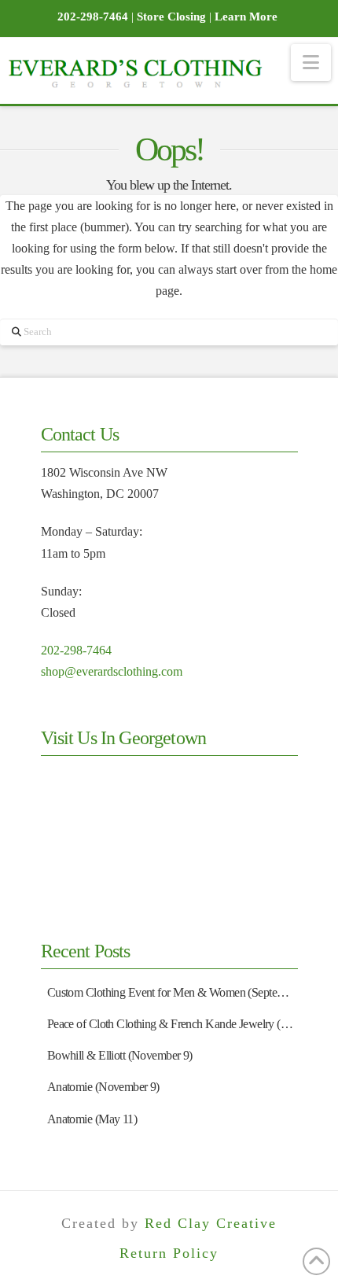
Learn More (246, 16)
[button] (311, 62)
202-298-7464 (76, 650)
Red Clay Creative (211, 1223)
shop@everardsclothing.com (111, 671)
